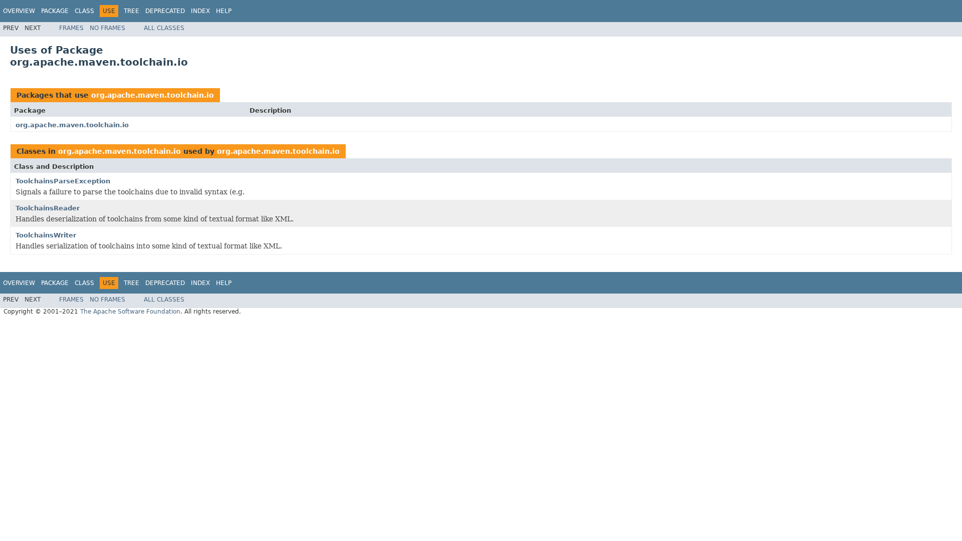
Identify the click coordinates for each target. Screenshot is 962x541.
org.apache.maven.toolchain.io (152, 95)
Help (223, 11)
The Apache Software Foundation (130, 311)
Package (55, 11)
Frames (71, 28)
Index (200, 11)
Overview (19, 11)
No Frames (107, 28)
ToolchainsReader (48, 208)
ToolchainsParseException (63, 181)
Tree (131, 11)
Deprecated (165, 11)
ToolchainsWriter (46, 235)
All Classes (164, 28)
